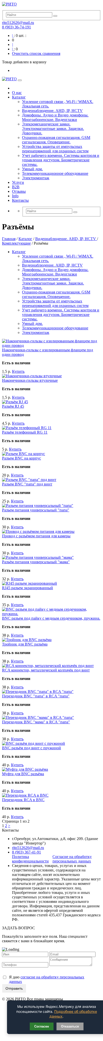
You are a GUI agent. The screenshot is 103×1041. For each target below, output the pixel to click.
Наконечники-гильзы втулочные (30, 380)
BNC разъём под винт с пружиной (31, 748)
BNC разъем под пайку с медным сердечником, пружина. (51, 618)
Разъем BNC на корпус (21, 458)
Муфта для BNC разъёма (23, 774)
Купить (18, 371)
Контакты (20, 200)
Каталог (19, 97)
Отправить (14, 988)
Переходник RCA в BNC (23, 800)
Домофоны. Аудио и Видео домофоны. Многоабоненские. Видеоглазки (55, 117)
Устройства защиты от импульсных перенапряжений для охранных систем (55, 148)
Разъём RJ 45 (13, 406)
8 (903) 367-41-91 (26, 852)
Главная (9, 239)
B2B (16, 187)
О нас (17, 93)
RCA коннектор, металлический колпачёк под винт (46, 670)
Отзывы (19, 191)
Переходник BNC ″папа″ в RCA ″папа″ (36, 696)
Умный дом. (32, 169)
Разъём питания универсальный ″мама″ (36, 562)
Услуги (18, 182)
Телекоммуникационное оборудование (55, 173)
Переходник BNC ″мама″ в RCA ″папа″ (36, 722)
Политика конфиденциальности (30, 858)
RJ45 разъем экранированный (27, 588)
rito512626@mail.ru (18, 22)
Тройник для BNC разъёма (25, 644)
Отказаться (70, 1026)
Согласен (41, 1026)
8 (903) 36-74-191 (16, 27)
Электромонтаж (35, 178)
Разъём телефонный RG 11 (25, 432)
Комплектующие (16, 243)
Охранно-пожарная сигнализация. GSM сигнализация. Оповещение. (56, 139)
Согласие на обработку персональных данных (72, 858)
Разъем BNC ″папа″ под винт (27, 484)
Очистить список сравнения (36, 53)
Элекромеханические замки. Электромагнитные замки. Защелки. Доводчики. (53, 128)
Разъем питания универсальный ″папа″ (35, 510)
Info (15, 196)
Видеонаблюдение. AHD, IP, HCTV (52, 110)
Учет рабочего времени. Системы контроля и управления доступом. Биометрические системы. (60, 160)
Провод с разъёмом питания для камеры (36, 536)
